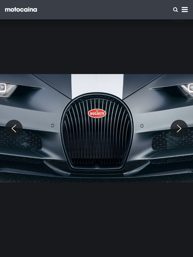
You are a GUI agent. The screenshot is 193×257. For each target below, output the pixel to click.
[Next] (179, 129)
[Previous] (14, 129)
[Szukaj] (175, 9)
